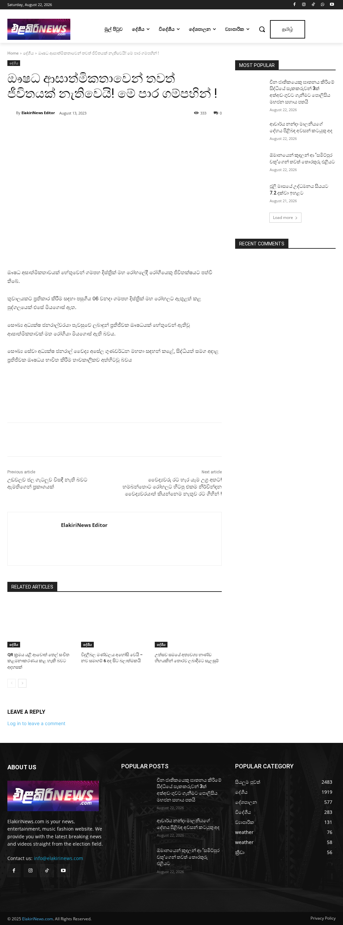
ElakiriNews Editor (38, 112)
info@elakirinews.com (58, 858)
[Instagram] (304, 5)
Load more (283, 217)
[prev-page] (11, 683)
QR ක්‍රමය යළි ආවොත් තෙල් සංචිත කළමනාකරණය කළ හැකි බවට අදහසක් (38, 660)
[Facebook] (294, 5)
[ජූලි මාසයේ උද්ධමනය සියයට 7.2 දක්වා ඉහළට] (250, 193)
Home (13, 53)
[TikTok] (313, 5)
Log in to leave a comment (36, 723)
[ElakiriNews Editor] (11, 112)
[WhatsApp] (322, 5)
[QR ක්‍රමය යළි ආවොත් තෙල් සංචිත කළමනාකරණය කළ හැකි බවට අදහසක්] (40, 624)
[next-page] (22, 683)
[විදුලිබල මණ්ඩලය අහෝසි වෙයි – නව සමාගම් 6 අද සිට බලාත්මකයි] (114, 624)
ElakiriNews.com (37, 919)
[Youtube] (332, 5)
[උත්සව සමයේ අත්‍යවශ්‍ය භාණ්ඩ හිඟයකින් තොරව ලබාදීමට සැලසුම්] (188, 624)
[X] (69, 130)
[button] (262, 29)
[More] (100, 130)
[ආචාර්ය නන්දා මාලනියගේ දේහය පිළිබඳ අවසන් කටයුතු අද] (250, 131)
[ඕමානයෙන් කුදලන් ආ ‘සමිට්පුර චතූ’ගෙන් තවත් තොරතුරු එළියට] (250, 162)
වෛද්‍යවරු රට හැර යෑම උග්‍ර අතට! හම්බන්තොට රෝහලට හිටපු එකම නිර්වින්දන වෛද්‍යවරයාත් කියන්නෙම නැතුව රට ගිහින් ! (172, 487)
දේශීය (28, 53)
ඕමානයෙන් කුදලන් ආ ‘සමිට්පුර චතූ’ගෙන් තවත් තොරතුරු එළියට (188, 857)
